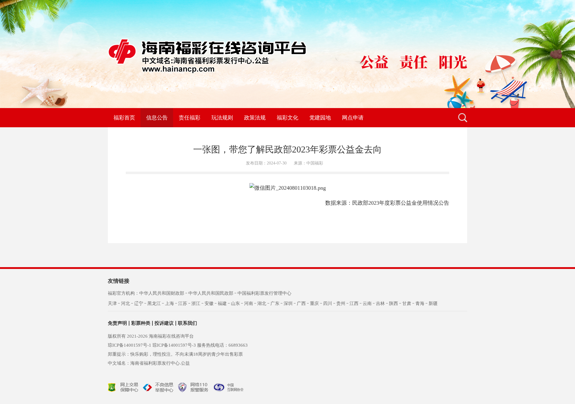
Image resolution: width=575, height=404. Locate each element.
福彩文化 (287, 118)
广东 (274, 303)
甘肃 (406, 303)
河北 (125, 303)
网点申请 (353, 118)
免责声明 (117, 323)
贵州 (340, 303)
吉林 (380, 303)
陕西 (393, 303)
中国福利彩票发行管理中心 (264, 293)
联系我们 (187, 323)
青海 (419, 303)
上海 (169, 303)
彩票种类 (140, 323)
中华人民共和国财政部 (161, 293)
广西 (301, 303)
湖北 (261, 303)
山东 (235, 303)
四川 (327, 303)
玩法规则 (222, 118)
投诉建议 (164, 323)
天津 (112, 303)
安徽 (209, 303)
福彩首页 (124, 118)
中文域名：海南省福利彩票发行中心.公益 (149, 363)
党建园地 (320, 118)
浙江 (195, 303)
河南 (248, 303)
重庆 (314, 303)
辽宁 (138, 303)
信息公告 (157, 118)
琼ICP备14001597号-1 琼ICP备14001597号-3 (152, 345)
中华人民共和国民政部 (210, 293)
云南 (367, 303)
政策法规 (255, 118)
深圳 (288, 303)
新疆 (433, 303)
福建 (222, 303)
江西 (353, 303)
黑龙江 (154, 303)
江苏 (182, 303)
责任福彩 (189, 118)
